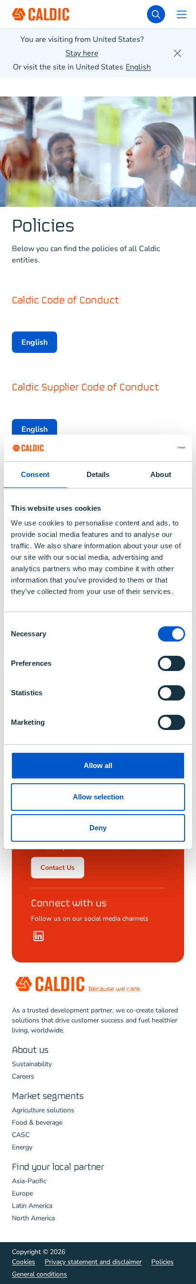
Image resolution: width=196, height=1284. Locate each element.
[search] (156, 14)
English (34, 342)
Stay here (82, 53)
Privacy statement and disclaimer (93, 1261)
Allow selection (98, 797)
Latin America (32, 1205)
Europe (22, 1193)
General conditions (39, 1274)
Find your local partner (58, 1167)
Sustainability (32, 1064)
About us (30, 1050)
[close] (177, 53)
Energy (22, 1147)
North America (33, 1218)
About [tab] (160, 474)
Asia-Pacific (29, 1181)
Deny (98, 828)
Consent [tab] (35, 474)
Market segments (48, 1096)
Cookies (23, 1261)
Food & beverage (37, 1122)
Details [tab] (98, 474)
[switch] (171, 663)
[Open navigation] (181, 14)
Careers (23, 1076)
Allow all (98, 765)
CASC (20, 1134)
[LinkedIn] (38, 936)
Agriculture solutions (43, 1110)
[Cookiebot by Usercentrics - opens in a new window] (143, 448)
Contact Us (57, 867)
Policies (162, 1261)
